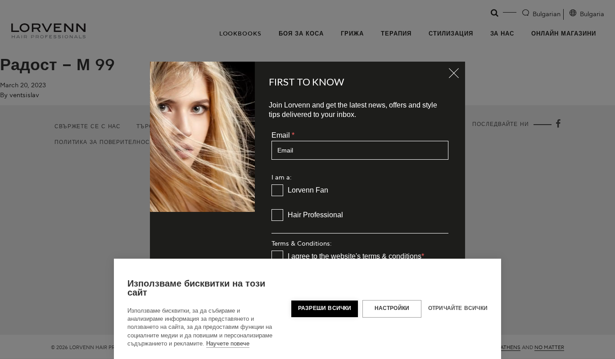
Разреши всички (325, 308)
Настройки (392, 308)
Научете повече (227, 343)
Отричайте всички (458, 308)
